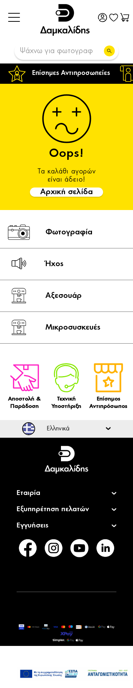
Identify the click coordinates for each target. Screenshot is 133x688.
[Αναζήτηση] (109, 50)
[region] (66, 73)
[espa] (74, 674)
